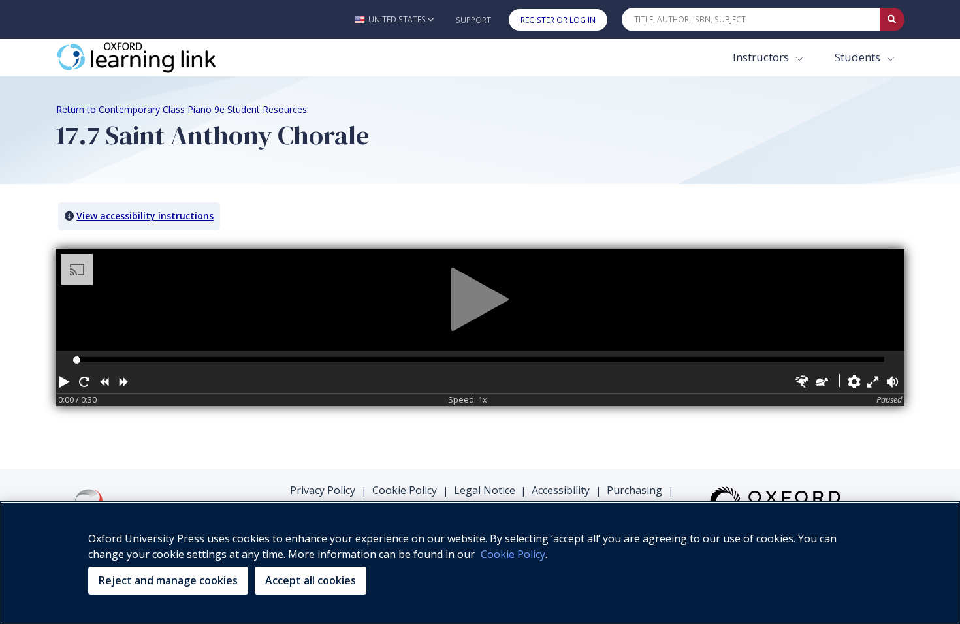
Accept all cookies (310, 580)
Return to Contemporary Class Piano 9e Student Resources (181, 109)
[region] (480, 562)
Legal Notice (484, 490)
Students (859, 57)
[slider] (76, 360)
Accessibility (561, 490)
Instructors (762, 57)
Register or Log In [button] (558, 19)
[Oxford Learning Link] (154, 57)
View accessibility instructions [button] (145, 216)
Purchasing (634, 490)
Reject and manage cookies (168, 580)
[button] (394, 19)
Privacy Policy (322, 490)
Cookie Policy (404, 490)
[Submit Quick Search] (892, 19)
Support (473, 19)
